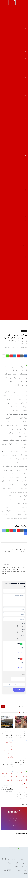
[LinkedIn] (14, 355)
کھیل (20, 792)
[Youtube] (18, 355)
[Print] (4, 355)
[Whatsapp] (7, 355)
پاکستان (25, 47)
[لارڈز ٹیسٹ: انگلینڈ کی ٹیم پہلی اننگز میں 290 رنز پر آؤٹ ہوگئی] (21, 780)
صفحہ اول (25, 17)
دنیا (6, 762)
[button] (25, 160)
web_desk (24, 347)
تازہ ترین (25, 731)
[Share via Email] (25, 359)
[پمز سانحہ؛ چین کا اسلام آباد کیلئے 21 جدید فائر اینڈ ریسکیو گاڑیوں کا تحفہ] (7, 722)
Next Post (6, 564)
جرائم (20, 731)
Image (23, 674)
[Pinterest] (11, 355)
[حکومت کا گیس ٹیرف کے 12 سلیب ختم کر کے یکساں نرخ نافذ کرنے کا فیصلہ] (7, 776)
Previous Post (20, 547)
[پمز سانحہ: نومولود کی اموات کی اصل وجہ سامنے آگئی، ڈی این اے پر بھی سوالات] (19, 747)
